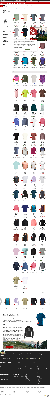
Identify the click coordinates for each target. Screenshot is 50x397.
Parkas (14, 391)
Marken (32, 5)
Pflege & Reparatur (3, 392)
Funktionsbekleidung (18, 319)
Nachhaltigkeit (39, 382)
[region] (25, 45)
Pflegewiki (38, 383)
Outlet (35, 5)
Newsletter (38, 376)
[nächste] (19, 22)
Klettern (20, 5)
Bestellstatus (26, 374)
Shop (1, 0)
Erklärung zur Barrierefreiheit (40, 381)
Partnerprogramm (39, 378)
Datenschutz (28, 379)
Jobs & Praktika (39, 374)
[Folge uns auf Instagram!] (14, 375)
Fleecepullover (27, 390)
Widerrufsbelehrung (27, 381)
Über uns (38, 373)
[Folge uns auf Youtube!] (16, 375)
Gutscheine (38, 377)
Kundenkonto (39, 375)
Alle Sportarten (28, 5)
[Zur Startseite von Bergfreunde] (3, 5)
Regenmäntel (14, 390)
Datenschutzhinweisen (20, 47)
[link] (7, 8)
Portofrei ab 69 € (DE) (4, 1)
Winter (24, 5)
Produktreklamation (27, 378)
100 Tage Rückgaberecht (29, 1)
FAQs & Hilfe (26, 375)
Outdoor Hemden (39, 391)
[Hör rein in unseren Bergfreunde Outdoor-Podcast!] (19, 375)
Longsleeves (39, 392)
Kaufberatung (2, 391)
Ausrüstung (16, 5)
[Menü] (49, 394)
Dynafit (5, 329)
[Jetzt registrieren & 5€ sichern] (25, 344)
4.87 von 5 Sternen (43, 1)
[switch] (48, 396)
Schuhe (13, 5)
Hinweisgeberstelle (39, 380)
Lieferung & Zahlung (27, 373)
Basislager (3, 0)
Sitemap (9, 394)
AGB (25, 379)
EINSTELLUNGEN (22, 49)
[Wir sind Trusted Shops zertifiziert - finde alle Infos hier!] (39, 358)
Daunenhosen (26, 392)
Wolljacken (14, 392)
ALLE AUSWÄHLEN (27, 49)
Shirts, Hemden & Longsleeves (22, 8)
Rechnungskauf (16, 1)
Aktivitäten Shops (3, 390)
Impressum (38, 379)
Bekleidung (9, 5)
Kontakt (26, 376)
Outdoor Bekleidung (16, 8)
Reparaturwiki (42, 383)
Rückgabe (26, 377)
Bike (22, 5)
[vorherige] (13, 22)
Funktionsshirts (39, 390)
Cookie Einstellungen (27, 380)
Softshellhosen (27, 391)
